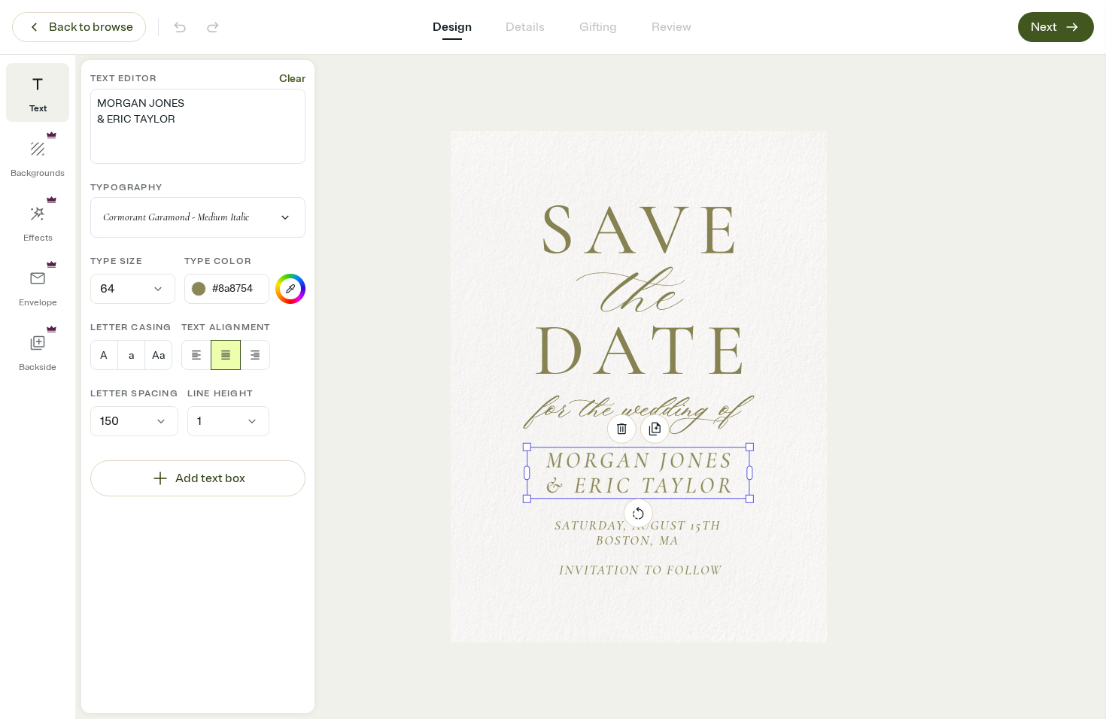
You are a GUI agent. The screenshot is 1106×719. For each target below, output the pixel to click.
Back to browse (91, 27)
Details (525, 27)
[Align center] (226, 355)
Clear (292, 78)
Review (671, 27)
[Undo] (180, 27)
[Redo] (213, 27)
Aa (158, 355)
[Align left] (196, 355)
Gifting (598, 27)
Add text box (210, 478)
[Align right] (255, 355)
